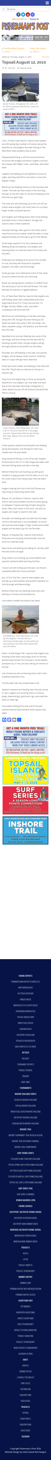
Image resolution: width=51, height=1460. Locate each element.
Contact (25, 1365)
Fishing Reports (25, 975)
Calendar (25, 1436)
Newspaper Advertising (25, 1312)
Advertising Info (25, 1300)
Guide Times (25, 1082)
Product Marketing (25, 1335)
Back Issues (25, 1400)
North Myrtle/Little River (25, 1046)
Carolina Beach (25, 1028)
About (25, 1359)
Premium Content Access (25, 1294)
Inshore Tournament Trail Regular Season (25, 1135)
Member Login (25, 1282)
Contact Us (34, 19)
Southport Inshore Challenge (25, 1117)
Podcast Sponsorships (25, 1271)
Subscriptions (25, 1395)
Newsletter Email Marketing (25, 1330)
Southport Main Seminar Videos (25, 1223)
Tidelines (25, 1076)
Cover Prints (25, 1418)
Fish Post (45, 57)
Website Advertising (26, 1318)
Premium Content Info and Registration (25, 1288)
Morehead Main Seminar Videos (25, 1241)
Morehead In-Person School (25, 1235)
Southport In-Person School (25, 1217)
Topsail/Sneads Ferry (25, 1017)
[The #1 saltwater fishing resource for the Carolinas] (25, 26)
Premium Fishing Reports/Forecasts (25, 981)
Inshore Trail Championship (25, 1147)
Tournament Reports (25, 1064)
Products (25, 1406)
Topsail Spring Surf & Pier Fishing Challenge (25, 1164)
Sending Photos (25, 1371)
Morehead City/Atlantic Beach (25, 1005)
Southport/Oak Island (26, 1034)
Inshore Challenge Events (25, 1093)
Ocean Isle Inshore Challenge (25, 1099)
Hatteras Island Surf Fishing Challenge (25, 1170)
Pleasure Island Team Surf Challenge (25, 1158)
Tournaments (25, 1087)
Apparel (25, 1412)
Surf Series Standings (25, 1194)
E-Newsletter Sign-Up (25, 1377)
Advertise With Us (19, 19)
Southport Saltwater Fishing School (25, 1211)
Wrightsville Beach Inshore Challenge (26, 1111)
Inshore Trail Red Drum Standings (25, 1141)
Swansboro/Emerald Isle (25, 1011)
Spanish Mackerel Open (25, 1200)
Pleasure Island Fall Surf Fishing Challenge (25, 1176)
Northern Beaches (25, 987)
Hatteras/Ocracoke (25, 993)
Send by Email (25, 68)
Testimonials (25, 1306)
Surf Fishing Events (25, 1153)
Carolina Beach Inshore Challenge (25, 1123)
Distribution (26, 1389)
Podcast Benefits (25, 1265)
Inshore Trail (25, 1129)
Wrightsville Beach (25, 1022)
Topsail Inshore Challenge (25, 1105)
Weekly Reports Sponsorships (26, 1347)
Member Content (25, 1276)
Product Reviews (25, 1070)
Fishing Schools (25, 1206)
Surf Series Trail (25, 1188)
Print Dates (25, 1383)
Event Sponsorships (25, 1324)
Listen (25, 1259)
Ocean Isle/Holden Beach (25, 1040)
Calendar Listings (25, 1353)
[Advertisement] (25, 873)
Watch (25, 1253)
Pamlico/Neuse (25, 999)
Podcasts (25, 1247)
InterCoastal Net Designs (34, 1452)
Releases (25, 1058)
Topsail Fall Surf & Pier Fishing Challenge (25, 1182)
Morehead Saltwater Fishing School (25, 1229)
